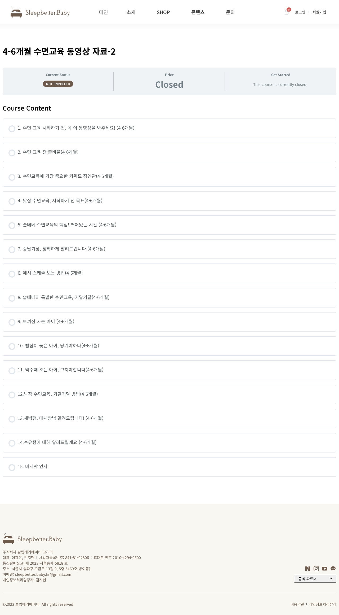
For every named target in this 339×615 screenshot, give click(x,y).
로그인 (300, 12)
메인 (103, 11)
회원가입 (319, 12)
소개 (131, 11)
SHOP (163, 11)
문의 (230, 11)
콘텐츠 (198, 11)
